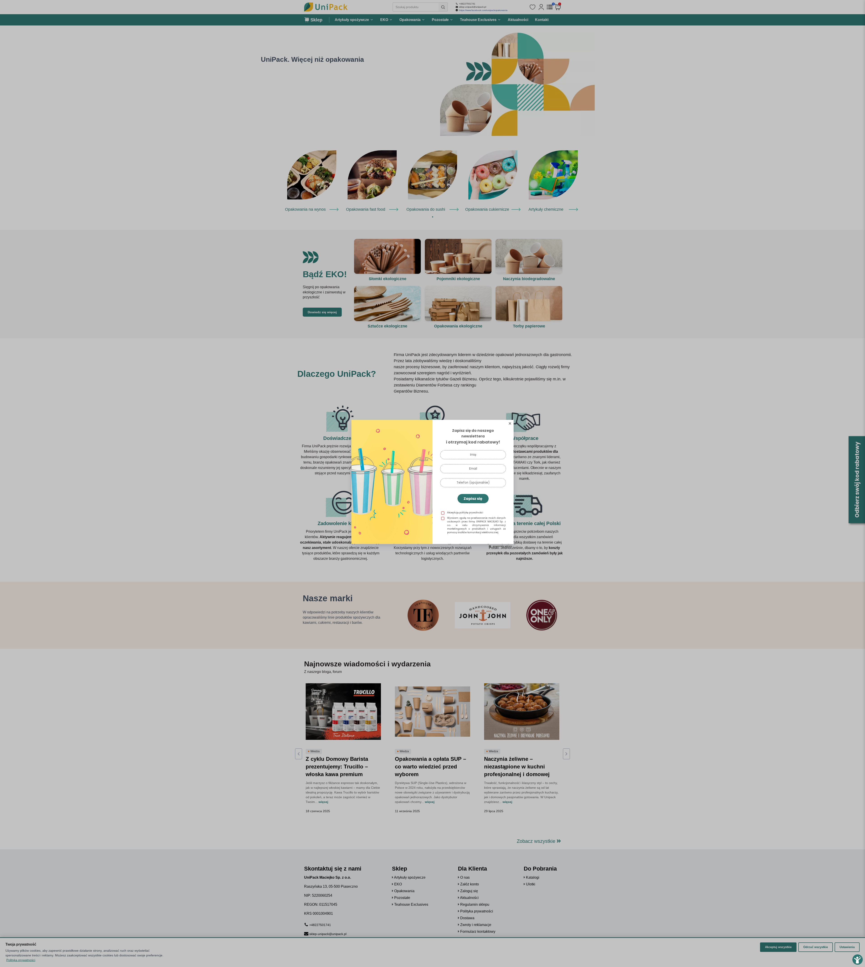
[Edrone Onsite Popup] (432, 483)
